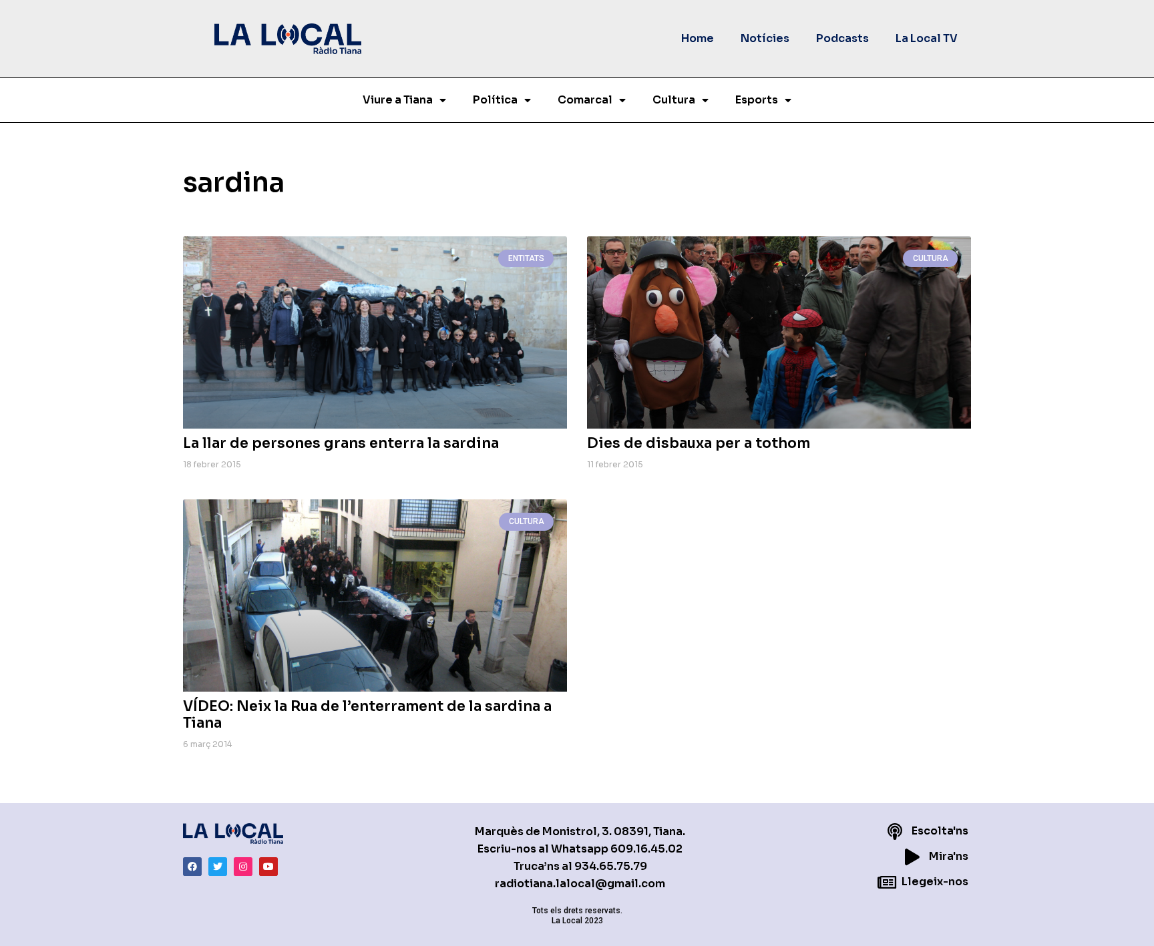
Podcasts (842, 38)
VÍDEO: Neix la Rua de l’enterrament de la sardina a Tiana (367, 715)
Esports (756, 100)
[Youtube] (268, 866)
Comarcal (585, 100)
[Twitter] (217, 866)
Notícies (765, 38)
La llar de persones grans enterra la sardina (341, 443)
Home (697, 38)
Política (495, 100)
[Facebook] (192, 866)
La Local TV (927, 38)
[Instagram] (243, 866)
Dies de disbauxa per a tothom (698, 443)
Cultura (673, 100)
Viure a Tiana (398, 100)
